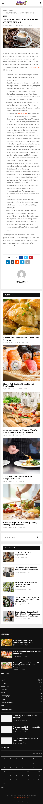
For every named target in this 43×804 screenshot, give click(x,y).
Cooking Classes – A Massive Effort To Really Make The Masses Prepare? (20, 431)
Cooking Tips (5, 696)
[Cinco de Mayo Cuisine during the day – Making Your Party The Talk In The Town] (21, 502)
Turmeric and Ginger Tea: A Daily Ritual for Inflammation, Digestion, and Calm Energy (27, 614)
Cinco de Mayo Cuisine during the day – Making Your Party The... (21, 524)
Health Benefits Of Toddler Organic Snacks (26, 554)
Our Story (25, 802)
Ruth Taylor (8, 25)
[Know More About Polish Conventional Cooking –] (21, 317)
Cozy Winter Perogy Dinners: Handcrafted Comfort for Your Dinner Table (27, 599)
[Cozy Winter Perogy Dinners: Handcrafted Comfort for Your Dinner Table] (8, 601)
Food (3, 680)
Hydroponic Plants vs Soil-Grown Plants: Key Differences (26, 584)
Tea (2, 705)
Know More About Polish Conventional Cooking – (23, 641)
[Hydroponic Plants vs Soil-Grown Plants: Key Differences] (8, 587)
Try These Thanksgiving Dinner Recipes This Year (18, 477)
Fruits (3, 699)
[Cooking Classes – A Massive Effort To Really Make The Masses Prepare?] (21, 409)
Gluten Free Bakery (7, 702)
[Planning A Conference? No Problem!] (6, 718)
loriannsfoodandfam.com (21, 797)
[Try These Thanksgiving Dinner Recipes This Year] (21, 456)
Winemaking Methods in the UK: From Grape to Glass (26, 728)
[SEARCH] (37, 537)
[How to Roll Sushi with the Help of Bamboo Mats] (21, 363)
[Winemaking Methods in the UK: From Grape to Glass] (6, 729)
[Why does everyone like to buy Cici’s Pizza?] (6, 740)
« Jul (2, 787)
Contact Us (16, 802)
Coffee (5, 16)
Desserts (4, 689)
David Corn (8, 389)
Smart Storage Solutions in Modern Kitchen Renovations (27, 569)
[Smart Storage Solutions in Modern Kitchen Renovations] (8, 572)
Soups (3, 693)
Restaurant (5, 686)
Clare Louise (9, 342)
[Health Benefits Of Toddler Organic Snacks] (8, 557)
